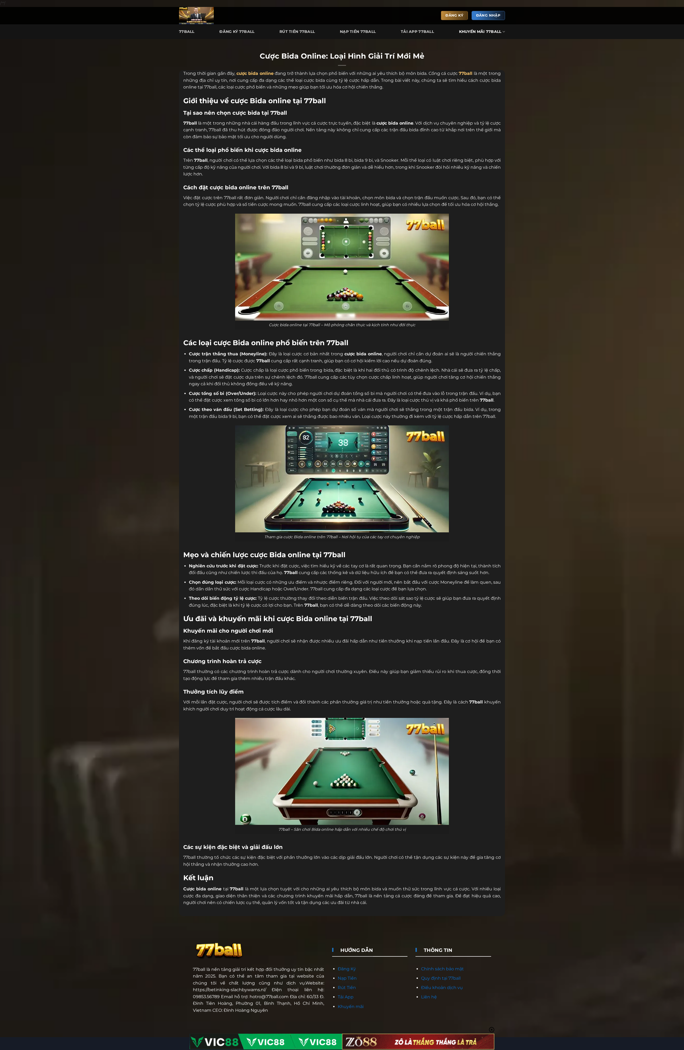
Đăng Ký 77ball (236, 31)
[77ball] (198, 15)
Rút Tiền (347, 987)
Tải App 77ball (417, 31)
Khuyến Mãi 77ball (480, 31)
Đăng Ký (347, 968)
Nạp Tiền (347, 978)
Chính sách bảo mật (442, 968)
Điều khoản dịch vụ (442, 987)
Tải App (345, 996)
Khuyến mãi (351, 1006)
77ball (199, 969)
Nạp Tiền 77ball (358, 31)
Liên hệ (429, 996)
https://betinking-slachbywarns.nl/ (229, 989)
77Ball (187, 31)
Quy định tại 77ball (441, 978)
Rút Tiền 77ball (297, 31)
